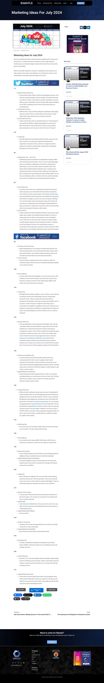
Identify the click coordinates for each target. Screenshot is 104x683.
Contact (33, 661)
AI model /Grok (34, 404)
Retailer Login (35, 669)
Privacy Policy (60, 677)
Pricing (33, 652)
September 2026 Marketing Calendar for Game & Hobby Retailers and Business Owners (76, 120)
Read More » (69, 92)
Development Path (36, 654)
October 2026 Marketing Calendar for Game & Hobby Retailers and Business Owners (77, 86)
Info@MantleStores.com (16, 665)
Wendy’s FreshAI (37, 406)
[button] (81, 27)
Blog (33, 659)
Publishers (34, 663)
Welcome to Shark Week (30, 504)
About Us (34, 657)
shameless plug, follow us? (43, 401)
